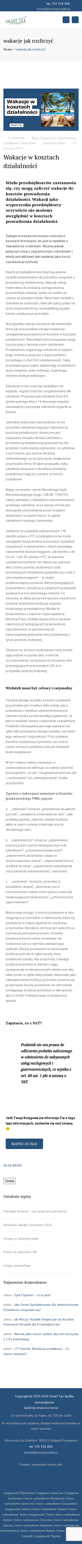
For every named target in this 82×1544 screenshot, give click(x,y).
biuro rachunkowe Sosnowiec (56, 1504)
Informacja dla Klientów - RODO (26, 1440)
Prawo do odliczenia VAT (20, 1252)
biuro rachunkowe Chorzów (33, 1520)
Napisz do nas (24, 1144)
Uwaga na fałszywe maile (21, 1238)
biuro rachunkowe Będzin (38, 1531)
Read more (12, 1165)
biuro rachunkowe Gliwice (50, 1509)
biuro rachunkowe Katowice (34, 1525)
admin (61, 143)
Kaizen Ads (54, 1464)
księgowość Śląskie (48, 1536)
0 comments (16, 138)
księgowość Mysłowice (19, 1493)
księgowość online (17, 1509)
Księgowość (48, 138)
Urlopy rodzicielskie (17, 1265)
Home (7, 49)
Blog (35, 138)
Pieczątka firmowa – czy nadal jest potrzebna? (35, 1211)
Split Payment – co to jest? (32, 1295)
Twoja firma (28, 143)
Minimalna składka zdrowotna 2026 (27, 1225)
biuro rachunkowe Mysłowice (44, 1498)
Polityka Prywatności (64, 1440)
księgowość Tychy (41, 1514)
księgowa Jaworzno (50, 1493)
